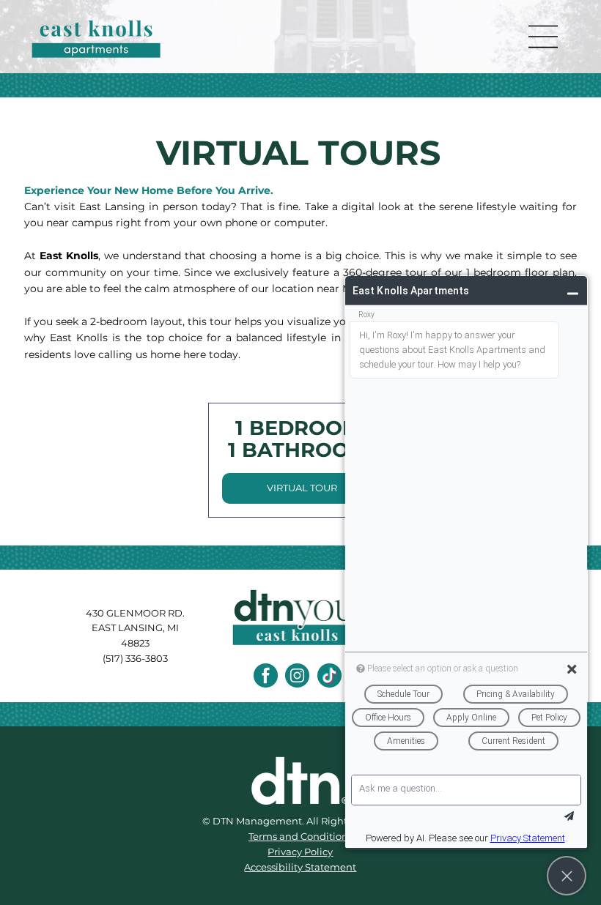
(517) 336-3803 (135, 658)
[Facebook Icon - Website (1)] (266, 675)
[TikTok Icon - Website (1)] (329, 675)
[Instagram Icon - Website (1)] (297, 675)
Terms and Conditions (300, 836)
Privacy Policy (300, 851)
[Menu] (543, 36)
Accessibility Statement (300, 867)
